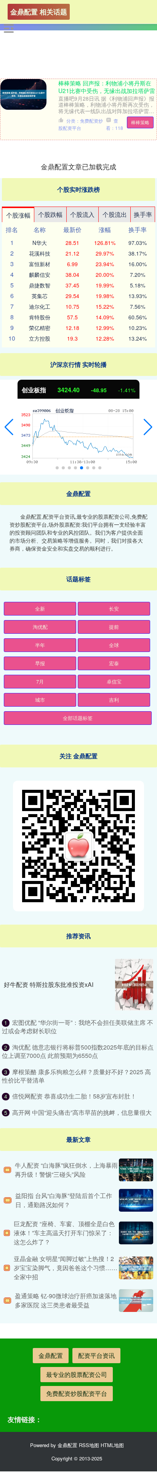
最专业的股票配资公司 (76, 1374)
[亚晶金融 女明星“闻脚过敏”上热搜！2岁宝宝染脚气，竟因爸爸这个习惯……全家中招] (136, 1267)
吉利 (114, 699)
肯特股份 (39, 317)
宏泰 (114, 663)
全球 (114, 645)
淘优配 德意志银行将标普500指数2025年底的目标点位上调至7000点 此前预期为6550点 (78, 1051)
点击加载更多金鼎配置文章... (79, 166)
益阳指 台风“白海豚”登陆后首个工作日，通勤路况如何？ (63, 1200)
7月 (40, 681)
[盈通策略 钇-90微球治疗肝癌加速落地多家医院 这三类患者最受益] (136, 1300)
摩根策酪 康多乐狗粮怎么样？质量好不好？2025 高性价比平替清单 (76, 1075)
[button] (9, 427)
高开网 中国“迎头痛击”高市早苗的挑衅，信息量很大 (82, 1112)
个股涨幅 (18, 215)
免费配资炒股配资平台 (76, 1393)
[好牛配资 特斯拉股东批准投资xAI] (134, 984)
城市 (40, 699)
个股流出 (115, 214)
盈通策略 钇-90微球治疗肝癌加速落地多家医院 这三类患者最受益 (66, 1300)
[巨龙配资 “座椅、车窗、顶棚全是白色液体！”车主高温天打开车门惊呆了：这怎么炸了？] (136, 1233)
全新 (40, 608)
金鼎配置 (50, 1355)
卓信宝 (114, 681)
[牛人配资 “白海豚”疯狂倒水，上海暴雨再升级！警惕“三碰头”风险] (136, 1170)
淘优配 (40, 626)
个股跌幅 (50, 214)
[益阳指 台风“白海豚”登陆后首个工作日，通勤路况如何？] (136, 1200)
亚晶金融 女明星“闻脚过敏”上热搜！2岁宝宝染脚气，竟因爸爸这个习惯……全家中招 (65, 1267)
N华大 (39, 242)
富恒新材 (39, 264)
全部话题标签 (78, 717)
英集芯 (40, 296)
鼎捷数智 (39, 285)
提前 (114, 626)
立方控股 (39, 338)
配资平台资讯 (96, 1355)
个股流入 (82, 214)
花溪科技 (39, 253)
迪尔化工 (39, 306)
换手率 (143, 214)
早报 (40, 663)
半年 (40, 645)
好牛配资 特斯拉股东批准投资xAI (48, 984)
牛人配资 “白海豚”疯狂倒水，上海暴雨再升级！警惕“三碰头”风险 (66, 1170)
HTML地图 (112, 1445)
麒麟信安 (39, 274)
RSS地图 (89, 1445)
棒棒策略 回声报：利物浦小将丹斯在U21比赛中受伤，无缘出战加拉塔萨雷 (106, 87)
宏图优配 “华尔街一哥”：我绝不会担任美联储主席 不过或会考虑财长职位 (77, 1026)
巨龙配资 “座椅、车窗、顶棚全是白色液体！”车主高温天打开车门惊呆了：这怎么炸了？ (64, 1232)
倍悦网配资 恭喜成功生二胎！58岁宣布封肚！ (74, 1096)
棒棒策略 (140, 122)
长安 (114, 608)
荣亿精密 (39, 327)
